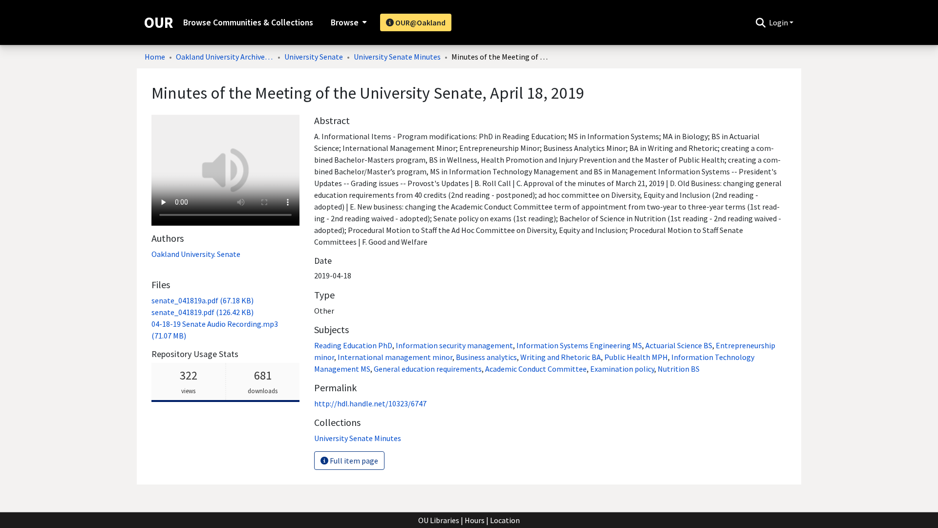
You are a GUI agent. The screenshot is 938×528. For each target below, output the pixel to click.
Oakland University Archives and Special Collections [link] (225, 57)
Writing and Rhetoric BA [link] (560, 357)
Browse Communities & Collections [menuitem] (248, 22)
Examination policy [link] (622, 369)
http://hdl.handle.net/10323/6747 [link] (370, 403)
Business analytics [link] (486, 357)
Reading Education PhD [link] (353, 345)
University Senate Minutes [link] (397, 57)
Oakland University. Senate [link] (195, 254)
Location (505, 520)
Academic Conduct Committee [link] (536, 369)
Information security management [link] (454, 345)
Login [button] (779, 22)
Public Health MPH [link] (636, 357)
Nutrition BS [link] (679, 369)
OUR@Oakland (420, 22)
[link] (202, 300)
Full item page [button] (353, 460)
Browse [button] (345, 22)
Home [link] (155, 57)
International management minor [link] (395, 357)
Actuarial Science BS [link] (678, 345)
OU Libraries (438, 520)
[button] (760, 22)
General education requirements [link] (428, 369)
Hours (475, 520)
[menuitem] (347, 22)
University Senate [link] (313, 57)
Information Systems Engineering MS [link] (579, 345)
